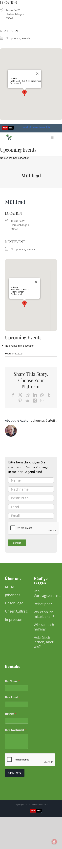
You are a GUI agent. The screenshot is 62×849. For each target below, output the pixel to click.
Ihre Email (13, 697)
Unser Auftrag (16, 611)
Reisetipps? (43, 604)
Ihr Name (12, 681)
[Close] (37, 74)
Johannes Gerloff (43, 421)
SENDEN (14, 772)
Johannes (12, 595)
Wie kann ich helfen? (44, 627)
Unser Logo (14, 603)
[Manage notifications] (54, 841)
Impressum (14, 619)
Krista (9, 586)
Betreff (10, 713)
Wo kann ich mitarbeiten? (44, 614)
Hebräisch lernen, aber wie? (44, 642)
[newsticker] (9, 135)
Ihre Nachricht (15, 730)
